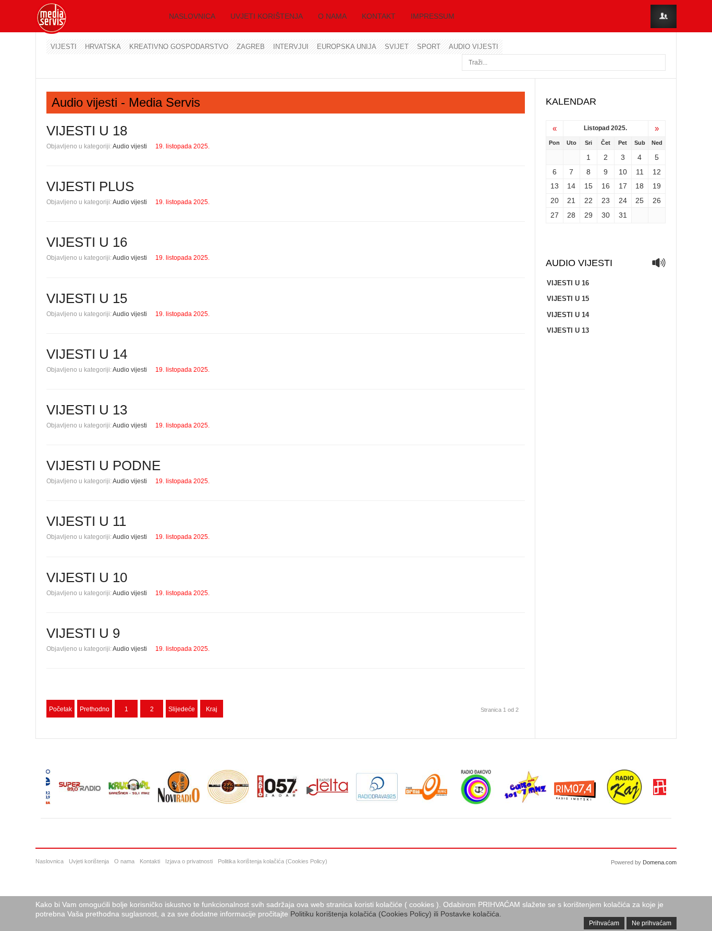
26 (657, 200)
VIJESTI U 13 (86, 410)
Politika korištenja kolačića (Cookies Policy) (272, 861)
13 (554, 186)
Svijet (397, 47)
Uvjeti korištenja (266, 16)
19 (657, 186)
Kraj (211, 709)
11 (640, 172)
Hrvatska (103, 47)
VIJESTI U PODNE (103, 465)
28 (571, 215)
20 (554, 200)
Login (663, 16)
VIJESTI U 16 (86, 242)
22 (588, 200)
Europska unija (346, 47)
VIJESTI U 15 (86, 298)
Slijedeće (181, 709)
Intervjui (291, 47)
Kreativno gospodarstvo (178, 47)
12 (657, 172)
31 (623, 215)
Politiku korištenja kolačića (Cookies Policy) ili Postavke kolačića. (395, 914)
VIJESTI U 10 (86, 577)
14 (571, 186)
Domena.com (660, 862)
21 (571, 200)
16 (605, 186)
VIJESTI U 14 (86, 354)
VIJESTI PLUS (90, 186)
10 (623, 172)
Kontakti (150, 861)
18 (639, 186)
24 (623, 200)
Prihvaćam (604, 923)
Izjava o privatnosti (189, 861)
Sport (428, 47)
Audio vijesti (473, 47)
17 (623, 186)
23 (605, 200)
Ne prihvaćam (651, 923)
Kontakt (379, 16)
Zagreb (251, 47)
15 (588, 186)
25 (639, 200)
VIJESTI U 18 (86, 131)
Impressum (433, 16)
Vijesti (64, 47)
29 (588, 215)
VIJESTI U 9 (83, 633)
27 (554, 215)
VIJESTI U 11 (86, 521)
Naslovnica (192, 16)
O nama (332, 16)
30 (605, 215)
